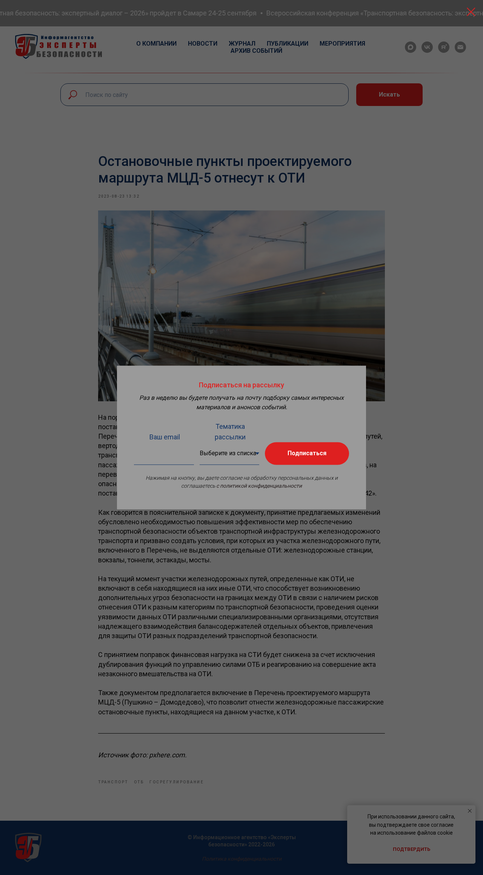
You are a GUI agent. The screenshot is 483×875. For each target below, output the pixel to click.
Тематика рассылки (230, 431)
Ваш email (164, 437)
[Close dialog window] (471, 12)
